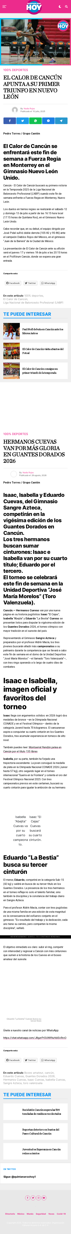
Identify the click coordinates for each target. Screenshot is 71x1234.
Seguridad (41, 1214)
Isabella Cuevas (55, 1079)
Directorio (10, 1214)
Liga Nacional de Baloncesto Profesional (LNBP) (33, 302)
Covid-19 (61, 1214)
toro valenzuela (32, 1083)
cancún (49, 1072)
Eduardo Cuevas (13, 1076)
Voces (51, 1214)
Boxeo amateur (33, 1072)
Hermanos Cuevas (14, 1079)
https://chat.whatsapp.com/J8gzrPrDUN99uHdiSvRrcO (34, 1037)
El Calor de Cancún (15, 299)
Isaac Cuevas (36, 1079)
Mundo (30, 1214)
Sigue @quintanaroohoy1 (19, 1176)
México (20, 1214)
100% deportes (33, 295)
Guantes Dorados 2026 (40, 1076)
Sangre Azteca (12, 1083)
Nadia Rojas (28, 472)
